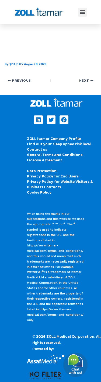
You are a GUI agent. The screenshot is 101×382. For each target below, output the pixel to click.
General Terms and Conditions (54, 155)
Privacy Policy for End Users (53, 176)
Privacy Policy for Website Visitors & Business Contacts (60, 184)
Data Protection (42, 171)
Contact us (37, 149)
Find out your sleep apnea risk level (59, 144)
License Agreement (44, 160)
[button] (82, 12)
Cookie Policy (39, 192)
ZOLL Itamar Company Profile (54, 138)
